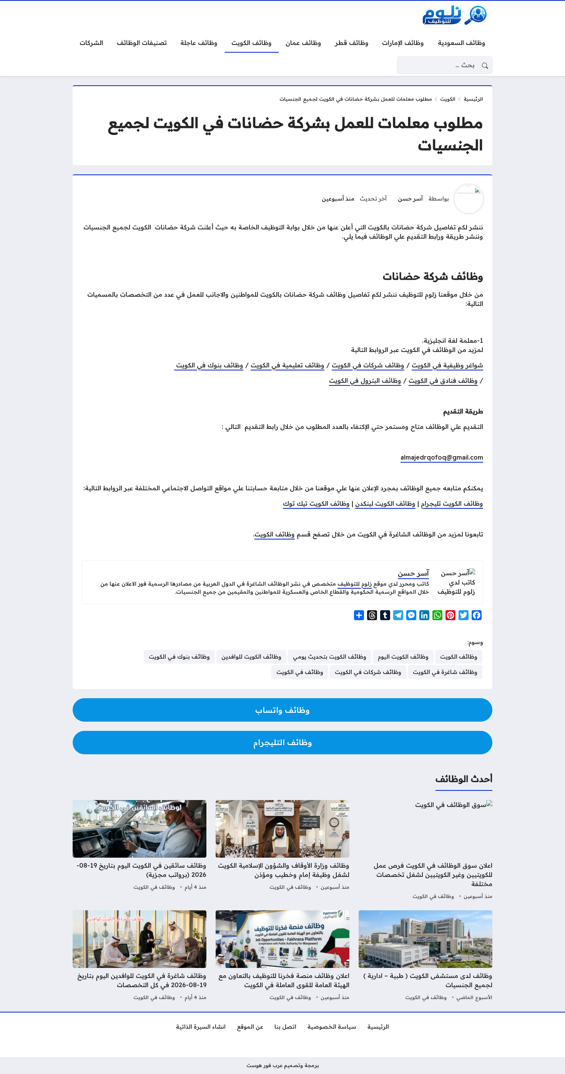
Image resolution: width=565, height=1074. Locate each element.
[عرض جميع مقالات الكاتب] (468, 198)
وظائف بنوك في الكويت (208, 365)
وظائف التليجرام (282, 742)
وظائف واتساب (282, 710)
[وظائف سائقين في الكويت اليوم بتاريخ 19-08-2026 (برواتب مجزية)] (139, 850)
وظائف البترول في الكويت (365, 380)
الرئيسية (473, 99)
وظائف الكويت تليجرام (452, 503)
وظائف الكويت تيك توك (316, 503)
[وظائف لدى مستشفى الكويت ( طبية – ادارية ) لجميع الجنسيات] (425, 956)
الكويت (447, 99)
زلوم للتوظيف (354, 583)
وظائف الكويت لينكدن (385, 503)
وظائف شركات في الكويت (368, 365)
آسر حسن (410, 198)
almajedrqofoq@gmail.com (441, 457)
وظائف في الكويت (433, 896)
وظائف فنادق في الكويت (443, 380)
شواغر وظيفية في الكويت (447, 365)
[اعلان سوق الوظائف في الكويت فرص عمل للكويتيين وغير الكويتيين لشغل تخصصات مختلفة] (425, 850)
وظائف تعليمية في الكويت (287, 365)
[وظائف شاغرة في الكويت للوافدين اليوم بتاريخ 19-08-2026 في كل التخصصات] (139, 956)
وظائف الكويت (274, 534)
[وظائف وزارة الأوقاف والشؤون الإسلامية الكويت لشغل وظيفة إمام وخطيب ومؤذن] (282, 850)
